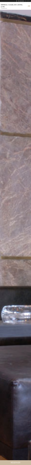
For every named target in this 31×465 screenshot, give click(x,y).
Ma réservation (21, 1)
